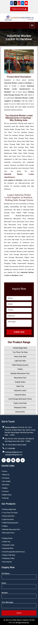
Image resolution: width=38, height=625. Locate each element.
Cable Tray (20, 386)
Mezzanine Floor (20, 378)
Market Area (7, 495)
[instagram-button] (18, 460)
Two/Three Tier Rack (10, 513)
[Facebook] (11, 3)
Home (5, 471)
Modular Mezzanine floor (11, 529)
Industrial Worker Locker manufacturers (19, 175)
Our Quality (6, 481)
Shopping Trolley (20, 407)
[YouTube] (26, 3)
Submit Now (19, 332)
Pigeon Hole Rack (20, 403)
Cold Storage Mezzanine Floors (20, 399)
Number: (5, 593)
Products (6, 478)
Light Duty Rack (20, 361)
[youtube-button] (13, 460)
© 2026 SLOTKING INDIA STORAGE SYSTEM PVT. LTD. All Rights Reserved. (19, 621)
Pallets (20, 369)
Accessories (20, 412)
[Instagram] (19, 3)
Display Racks (20, 382)
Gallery (5, 488)
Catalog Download (18, 9)
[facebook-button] (4, 460)
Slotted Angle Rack (20, 348)
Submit (19, 613)
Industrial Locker (20, 391)
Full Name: (6, 573)
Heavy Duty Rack (20, 356)
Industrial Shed (20, 395)
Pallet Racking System (20, 365)
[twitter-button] (8, 460)
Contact (6, 491)
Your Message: (8, 602)
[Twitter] (15, 3)
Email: (4, 583)
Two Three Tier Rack (20, 352)
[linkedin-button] (23, 460)
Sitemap (6, 498)
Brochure (6, 485)
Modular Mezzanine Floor (20, 373)
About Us (6, 475)
